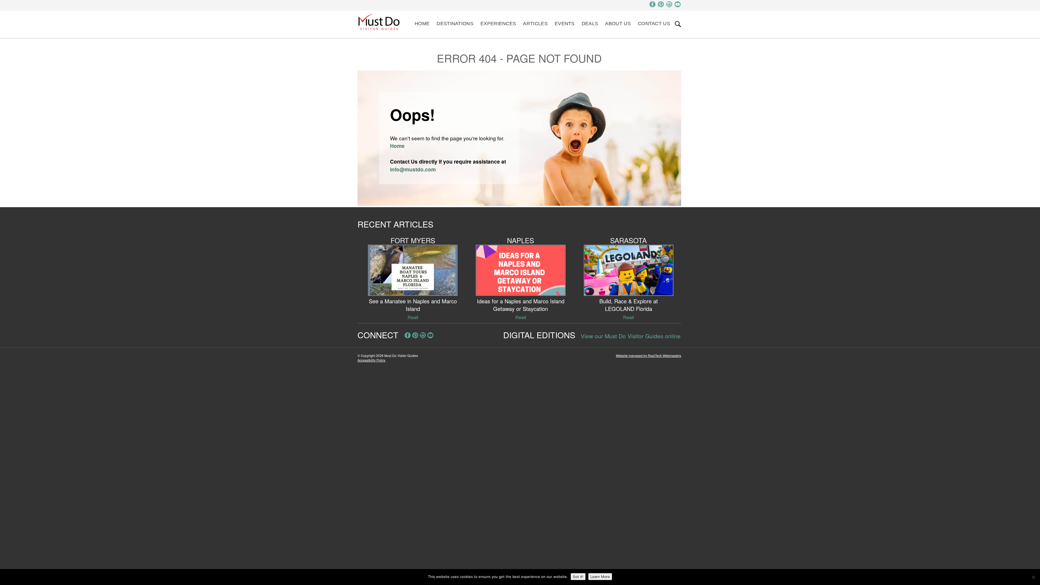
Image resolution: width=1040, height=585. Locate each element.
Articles (535, 23)
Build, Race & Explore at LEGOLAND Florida (628, 305)
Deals (590, 23)
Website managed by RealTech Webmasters (648, 355)
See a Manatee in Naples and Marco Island (413, 305)
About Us (617, 23)
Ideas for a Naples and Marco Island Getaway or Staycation (520, 305)
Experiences (498, 23)
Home (422, 23)
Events (565, 23)
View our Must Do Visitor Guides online (631, 336)
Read (413, 317)
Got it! (578, 576)
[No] (1033, 577)
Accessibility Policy (371, 360)
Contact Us (654, 23)
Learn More (600, 576)
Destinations (455, 23)
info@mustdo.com (413, 169)
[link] (678, 24)
